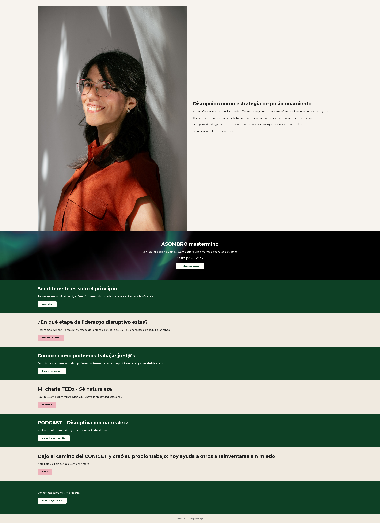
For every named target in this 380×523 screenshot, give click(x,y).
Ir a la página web (52, 500)
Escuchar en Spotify (53, 438)
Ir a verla (47, 404)
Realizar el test (50, 337)
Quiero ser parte (190, 266)
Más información (51, 371)
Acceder (47, 304)
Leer (45, 471)
